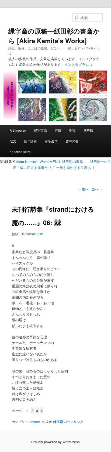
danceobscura (20, 151)
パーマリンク (73, 421)
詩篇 (58, 130)
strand (35, 421)
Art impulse (18, 130)
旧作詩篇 (30, 141)
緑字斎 (58, 421)
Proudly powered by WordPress (55, 441)
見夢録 (88, 130)
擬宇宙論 (40, 130)
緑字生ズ (51, 141)
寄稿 (72, 130)
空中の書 (71, 141)
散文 (13, 141)
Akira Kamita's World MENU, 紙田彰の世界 (49, 161)
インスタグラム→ (78, 64)
